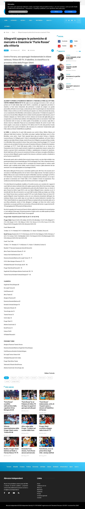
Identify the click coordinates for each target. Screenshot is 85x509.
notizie (7, 381)
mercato (34, 377)
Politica (68, 74)
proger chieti (15, 381)
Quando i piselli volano (71, 67)
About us (39, 487)
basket (21, 377)
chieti (27, 377)
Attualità (15, 466)
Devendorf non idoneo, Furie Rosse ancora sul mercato (28, 451)
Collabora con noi (41, 485)
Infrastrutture (64, 466)
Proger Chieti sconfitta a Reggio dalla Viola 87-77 (45, 428)
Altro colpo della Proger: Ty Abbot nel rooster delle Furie (29, 428)
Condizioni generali (42, 495)
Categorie (14, 20)
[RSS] (75, 20)
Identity (48, 20)
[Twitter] (69, 20)
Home (5, 20)
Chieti (24, 50)
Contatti (39, 497)
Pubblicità (39, 491)
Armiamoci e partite (73, 76)
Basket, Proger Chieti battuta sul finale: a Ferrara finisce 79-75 (11, 451)
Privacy (39, 493)
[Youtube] (72, 20)
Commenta (32, 50)
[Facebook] (66, 20)
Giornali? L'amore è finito (73, 86)
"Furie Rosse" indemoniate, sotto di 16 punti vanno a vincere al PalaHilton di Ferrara (46, 406)
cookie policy (61, 8)
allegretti (13, 377)
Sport (13, 32)
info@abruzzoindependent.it (11, 489)
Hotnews (6, 26)
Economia (35, 466)
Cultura (68, 55)
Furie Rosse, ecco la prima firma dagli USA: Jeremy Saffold (46, 451)
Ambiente (55, 466)
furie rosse (42, 377)
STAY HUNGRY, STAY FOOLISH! (73, 58)
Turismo (9, 466)
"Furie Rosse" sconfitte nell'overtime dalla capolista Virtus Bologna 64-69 (10, 406)
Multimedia (39, 20)
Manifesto (39, 489)
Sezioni (23, 20)
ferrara (50, 377)
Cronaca (22, 466)
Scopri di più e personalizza (18, 11)
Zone (30, 20)
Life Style (68, 64)
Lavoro (76, 466)
